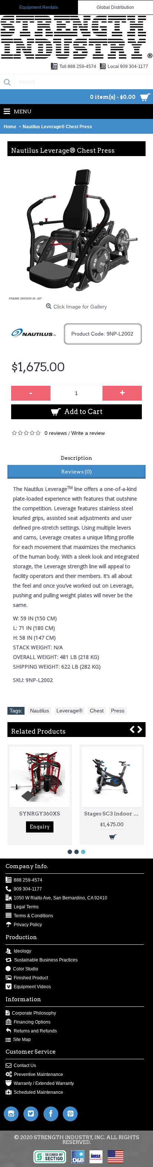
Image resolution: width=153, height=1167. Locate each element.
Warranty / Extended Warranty (44, 1083)
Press (117, 711)
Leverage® (69, 711)
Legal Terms (26, 906)
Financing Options (32, 1022)
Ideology (22, 951)
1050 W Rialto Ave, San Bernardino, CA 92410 (60, 898)
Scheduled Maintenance (38, 1092)
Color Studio (25, 969)
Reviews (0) (76, 472)
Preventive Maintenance (38, 1074)
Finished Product (31, 977)
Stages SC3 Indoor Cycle (113, 814)
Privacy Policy (28, 924)
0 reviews (56, 433)
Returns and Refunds (35, 1031)
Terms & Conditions (33, 915)
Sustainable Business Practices (46, 960)
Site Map (22, 1039)
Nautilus (39, 711)
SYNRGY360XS (39, 814)
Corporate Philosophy (34, 1013)
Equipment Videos (32, 986)
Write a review (88, 433)
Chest (97, 711)
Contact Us (25, 1065)
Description (76, 458)
